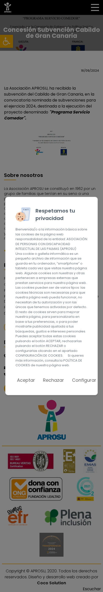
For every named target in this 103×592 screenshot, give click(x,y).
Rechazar (53, 380)
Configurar (84, 380)
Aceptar (26, 380)
